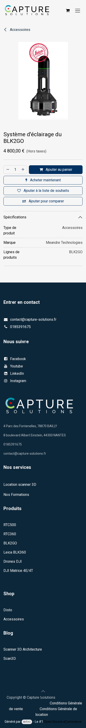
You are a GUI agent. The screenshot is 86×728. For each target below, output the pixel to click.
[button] (43, 691)
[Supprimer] (7, 170)
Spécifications (14, 217)
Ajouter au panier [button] (58, 169)
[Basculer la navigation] (78, 10)
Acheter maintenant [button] (45, 180)
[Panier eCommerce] (68, 10)
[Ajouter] (23, 170)
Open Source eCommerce (62, 721)
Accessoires (19, 29)
